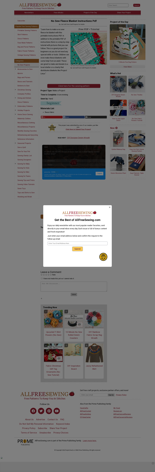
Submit (77, 249)
